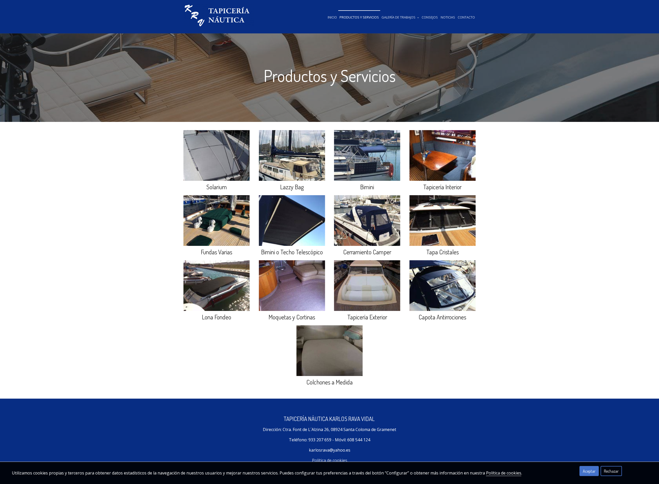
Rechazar (611, 471)
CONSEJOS (430, 17)
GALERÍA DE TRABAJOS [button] (398, 17)
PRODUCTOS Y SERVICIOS (359, 17)
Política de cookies (329, 460)
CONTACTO (466, 17)
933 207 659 (319, 440)
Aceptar (589, 471)
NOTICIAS (448, 17)
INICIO (332, 17)
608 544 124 (358, 440)
